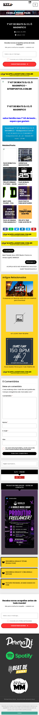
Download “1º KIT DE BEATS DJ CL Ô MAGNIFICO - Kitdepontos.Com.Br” (19, 133)
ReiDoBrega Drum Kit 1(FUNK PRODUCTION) (16, 562)
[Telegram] (28, 229)
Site (3, 439)
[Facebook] (5, 229)
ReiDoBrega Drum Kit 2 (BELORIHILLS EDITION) (19, 573)
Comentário (7, 396)
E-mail (5, 431)
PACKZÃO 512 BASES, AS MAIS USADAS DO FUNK (20, 584)
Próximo (30, 262)
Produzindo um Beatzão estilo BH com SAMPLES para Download (19, 299)
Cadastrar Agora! (18, 64)
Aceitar (19, 713)
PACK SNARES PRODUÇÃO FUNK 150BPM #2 (19, 367)
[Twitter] (16, 229)
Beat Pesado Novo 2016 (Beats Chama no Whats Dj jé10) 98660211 (17, 256)
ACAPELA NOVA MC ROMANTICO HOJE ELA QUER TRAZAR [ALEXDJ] (22, 268)
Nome (5, 422)
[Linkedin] (22, 229)
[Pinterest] (33, 229)
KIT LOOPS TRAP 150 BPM (19, 334)
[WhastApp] (11, 229)
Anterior (9, 251)
